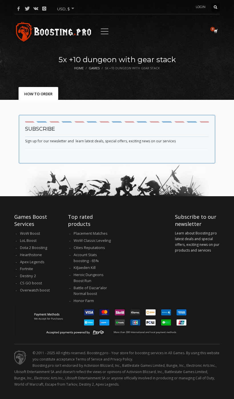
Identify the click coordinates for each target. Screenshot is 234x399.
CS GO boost (31, 282)
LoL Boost (28, 240)
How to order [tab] (38, 93)
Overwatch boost (35, 290)
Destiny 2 (28, 275)
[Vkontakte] (35, 8)
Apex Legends (32, 261)
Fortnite (26, 268)
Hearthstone (31, 254)
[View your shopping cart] (215, 31)
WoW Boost (30, 233)
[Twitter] (27, 8)
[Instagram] (44, 8)
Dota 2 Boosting (33, 247)
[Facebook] (18, 8)
